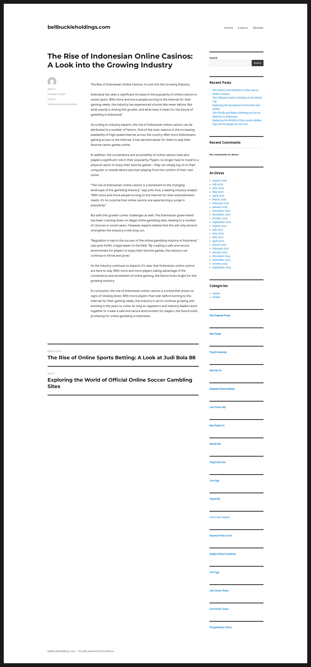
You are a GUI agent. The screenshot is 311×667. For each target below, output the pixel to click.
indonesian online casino (62, 104)
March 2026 (219, 199)
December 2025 (221, 210)
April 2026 (218, 195)
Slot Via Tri (215, 370)
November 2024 (221, 259)
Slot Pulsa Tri (216, 425)
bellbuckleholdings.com (79, 27)
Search (213, 58)
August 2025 (219, 225)
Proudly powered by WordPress (96, 651)
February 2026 (220, 203)
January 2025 (219, 252)
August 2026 (219, 180)
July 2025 (217, 229)
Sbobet (258, 27)
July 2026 (217, 184)
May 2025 (218, 237)
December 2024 (221, 256)
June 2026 (218, 188)
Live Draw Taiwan (219, 517)
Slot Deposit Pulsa (219, 315)
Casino (243, 27)
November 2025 (221, 214)
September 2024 (221, 267)
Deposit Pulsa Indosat (222, 388)
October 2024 (220, 263)
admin (51, 89)
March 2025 (219, 244)
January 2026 (220, 207)
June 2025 (218, 233)
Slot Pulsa (215, 333)
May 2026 (218, 192)
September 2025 (221, 222)
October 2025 (220, 218)
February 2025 (220, 248)
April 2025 (218, 241)
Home (228, 27)
